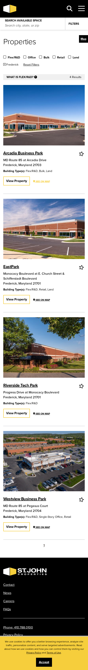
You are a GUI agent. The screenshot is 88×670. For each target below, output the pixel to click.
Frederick (12, 65)
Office (32, 57)
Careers (8, 601)
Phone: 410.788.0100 (18, 627)
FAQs (7, 609)
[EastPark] (44, 229)
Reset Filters (31, 65)
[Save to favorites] (82, 154)
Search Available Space (23, 19)
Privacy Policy (13, 634)
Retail (61, 57)
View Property (16, 181)
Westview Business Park (24, 499)
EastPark (11, 266)
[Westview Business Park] (44, 461)
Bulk (46, 57)
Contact (9, 584)
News (7, 593)
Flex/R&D (14, 57)
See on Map (42, 181)
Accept (44, 662)
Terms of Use (54, 652)
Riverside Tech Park (20, 385)
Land (76, 57)
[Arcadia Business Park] (44, 115)
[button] (83, 39)
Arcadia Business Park (23, 153)
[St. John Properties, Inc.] (32, 9)
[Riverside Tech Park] (44, 347)
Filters (74, 24)
